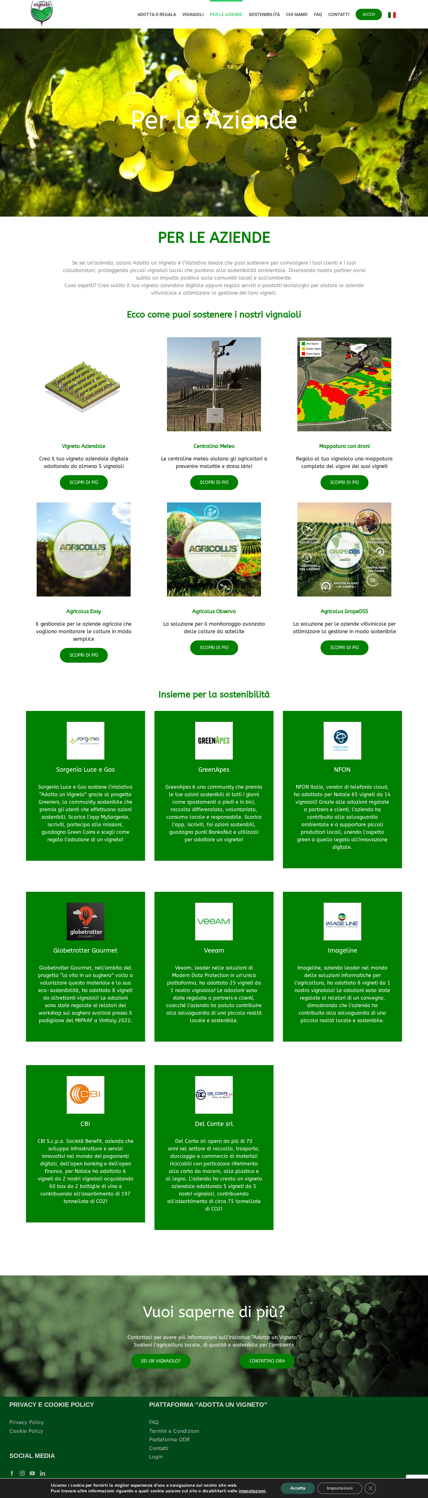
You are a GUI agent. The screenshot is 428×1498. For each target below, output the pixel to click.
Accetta (297, 1488)
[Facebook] (11, 1473)
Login (156, 1456)
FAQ (154, 1422)
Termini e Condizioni (174, 1431)
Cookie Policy (26, 1431)
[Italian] (392, 14)
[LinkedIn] (42, 1473)
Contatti (158, 1448)
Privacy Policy (26, 1422)
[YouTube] (32, 1473)
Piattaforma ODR (169, 1439)
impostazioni (252, 1491)
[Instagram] (22, 1473)
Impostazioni (340, 1488)
